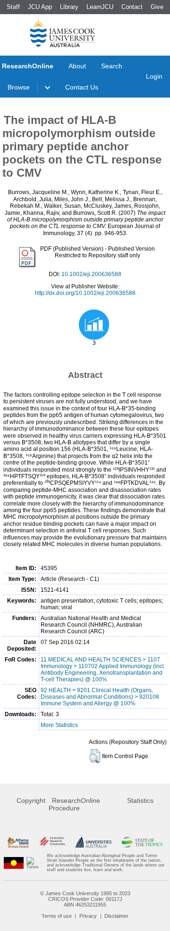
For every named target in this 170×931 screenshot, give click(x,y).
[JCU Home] (62, 32)
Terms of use (57, 916)
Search (111, 66)
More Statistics (59, 725)
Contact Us (81, 87)
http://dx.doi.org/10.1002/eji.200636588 (85, 293)
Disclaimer (116, 916)
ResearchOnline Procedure (74, 804)
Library (69, 6)
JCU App (40, 6)
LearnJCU (99, 6)
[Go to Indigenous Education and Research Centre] (13, 862)
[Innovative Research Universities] (52, 842)
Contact (132, 6)
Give (157, 6)
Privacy (88, 916)
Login (154, 76)
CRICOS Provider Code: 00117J (85, 899)
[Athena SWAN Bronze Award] (18, 842)
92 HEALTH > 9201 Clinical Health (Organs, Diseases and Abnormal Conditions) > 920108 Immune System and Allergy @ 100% (100, 697)
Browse (19, 87)
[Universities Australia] (93, 842)
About (77, 66)
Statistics (140, 800)
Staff (13, 6)
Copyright (31, 800)
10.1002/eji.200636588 (91, 274)
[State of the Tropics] (142, 842)
